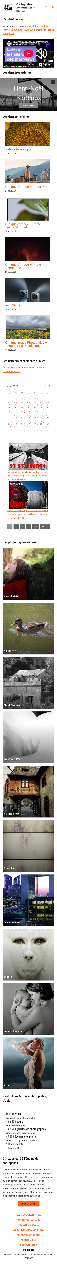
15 (41, 411)
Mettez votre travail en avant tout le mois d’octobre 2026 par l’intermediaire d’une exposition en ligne (27, 476)
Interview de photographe (29, 1235)
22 (41, 417)
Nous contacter (28, 1240)
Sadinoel (8, 976)
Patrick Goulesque (18, 149)
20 (28, 417)
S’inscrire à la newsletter (28, 1219)
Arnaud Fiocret (11, 650)
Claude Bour (10, 868)
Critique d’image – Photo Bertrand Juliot (23, 225)
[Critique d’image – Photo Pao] (27, 172)
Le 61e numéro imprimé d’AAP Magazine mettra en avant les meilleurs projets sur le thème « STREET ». (27, 514)
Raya (6, 1085)
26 (22, 424)
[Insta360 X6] (27, 299)
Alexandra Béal (11, 596)
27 (9, 398)
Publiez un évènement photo (28, 1214)
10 (9, 411)
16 (48, 411)
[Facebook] (24, 1250)
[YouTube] (32, 1250)
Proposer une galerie (28, 1224)
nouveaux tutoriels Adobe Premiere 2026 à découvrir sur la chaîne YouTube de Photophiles (28, 30)
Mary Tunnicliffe (12, 759)
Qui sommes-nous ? (28, 1245)
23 (48, 417)
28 (15, 398)
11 (15, 411)
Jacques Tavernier (13, 1031)
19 (22, 417)
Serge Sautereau (12, 922)
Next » (45, 526)
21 (35, 417)
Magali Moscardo (12, 705)
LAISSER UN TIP (28, 1204)
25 (15, 424)
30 (28, 398)
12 (22, 411)
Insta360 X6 (13, 305)
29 (22, 398)
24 (9, 424)
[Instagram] (28, 1250)
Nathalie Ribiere (11, 813)
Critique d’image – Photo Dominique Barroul (23, 266)
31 (35, 398)
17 (9, 417)
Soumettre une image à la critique (28, 1230)
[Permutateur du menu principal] (46, 7)
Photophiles (24, 4)
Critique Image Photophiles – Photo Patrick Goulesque (26, 344)
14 (35, 411)
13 (28, 411)
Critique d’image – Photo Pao (26, 187)
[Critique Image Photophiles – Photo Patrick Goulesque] (27, 332)
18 (15, 417)
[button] (53, 7)
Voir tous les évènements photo (18, 367)
